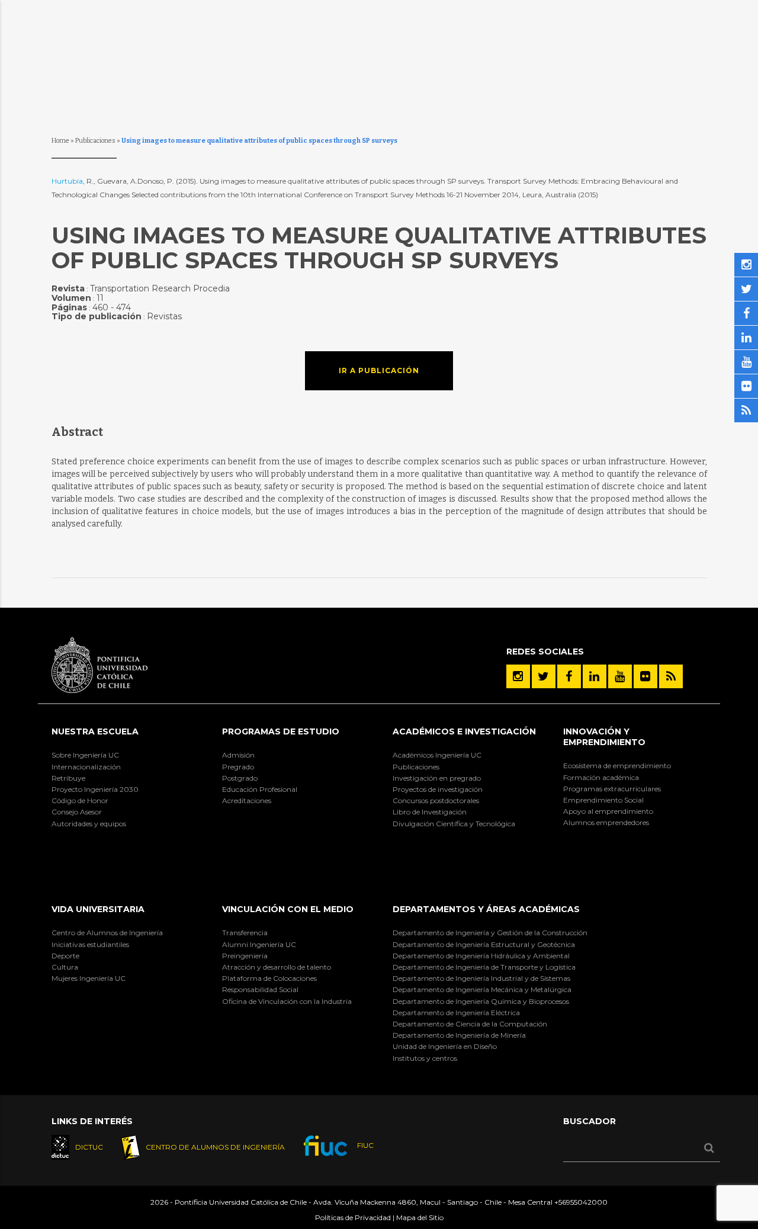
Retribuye (68, 778)
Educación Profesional (259, 789)
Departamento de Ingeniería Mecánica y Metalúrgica (482, 989)
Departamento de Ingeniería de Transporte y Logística (484, 966)
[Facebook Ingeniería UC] (569, 676)
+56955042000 (581, 1202)
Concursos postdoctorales (436, 800)
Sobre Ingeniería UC (85, 754)
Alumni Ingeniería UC (259, 944)
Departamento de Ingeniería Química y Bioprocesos (481, 1001)
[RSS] (671, 676)
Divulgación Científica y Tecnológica (454, 823)
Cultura (65, 966)
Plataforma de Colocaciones (269, 978)
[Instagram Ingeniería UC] (518, 676)
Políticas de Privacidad (353, 1217)
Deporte (65, 955)
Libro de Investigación (430, 811)
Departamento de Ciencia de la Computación (470, 1023)
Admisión (238, 754)
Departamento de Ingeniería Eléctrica (456, 1012)
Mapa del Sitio (420, 1217)
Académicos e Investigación (464, 731)
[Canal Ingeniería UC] (620, 676)
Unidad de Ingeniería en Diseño (445, 1046)
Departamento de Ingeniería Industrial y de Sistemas (481, 978)
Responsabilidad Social (260, 989)
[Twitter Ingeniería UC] (543, 676)
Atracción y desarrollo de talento (276, 966)
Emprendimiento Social (603, 799)
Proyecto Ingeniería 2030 (95, 789)
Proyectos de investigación (438, 789)
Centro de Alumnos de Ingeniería (107, 932)
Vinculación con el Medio (288, 909)
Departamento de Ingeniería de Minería (459, 1035)
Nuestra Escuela (95, 731)
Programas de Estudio (280, 731)
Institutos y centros (425, 1058)
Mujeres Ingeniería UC (89, 978)
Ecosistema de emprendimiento (617, 765)
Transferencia (245, 932)
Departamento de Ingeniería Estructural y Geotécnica (484, 944)
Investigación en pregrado (437, 778)
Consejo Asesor (77, 811)
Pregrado (238, 766)
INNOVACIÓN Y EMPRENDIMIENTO (604, 736)
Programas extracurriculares (612, 788)
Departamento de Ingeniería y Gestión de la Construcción (490, 932)
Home (60, 141)
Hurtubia (67, 181)
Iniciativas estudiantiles (90, 944)
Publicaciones (95, 141)
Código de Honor (80, 800)
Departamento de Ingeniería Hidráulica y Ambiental (481, 955)
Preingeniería (245, 955)
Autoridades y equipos (89, 823)
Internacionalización (86, 766)
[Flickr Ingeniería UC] (645, 676)
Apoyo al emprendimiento (608, 811)
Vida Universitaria (98, 909)
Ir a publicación (379, 370)
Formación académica (601, 777)
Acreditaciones (246, 800)
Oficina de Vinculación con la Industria (287, 1001)
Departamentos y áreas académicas (486, 909)
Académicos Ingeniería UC (437, 754)
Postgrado (240, 778)
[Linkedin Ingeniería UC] (594, 676)
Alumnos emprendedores (606, 822)
